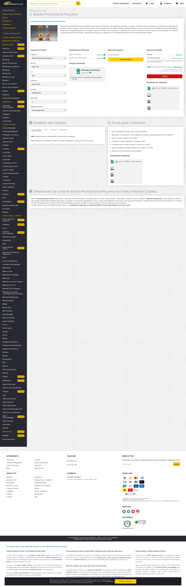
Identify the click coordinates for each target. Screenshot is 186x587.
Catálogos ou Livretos (10, 135)
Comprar (164, 76)
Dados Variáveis (8, 187)
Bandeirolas (6, 73)
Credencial (6, 180)
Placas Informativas (40, 491)
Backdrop (5, 60)
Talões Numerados (9, 405)
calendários (122, 557)
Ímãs (4, 244)
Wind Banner (7, 21)
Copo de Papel (7, 170)
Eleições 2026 (7, 44)
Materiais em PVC (9, 285)
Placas (4, 338)
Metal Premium (7, 300)
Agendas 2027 (8, 56)
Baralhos (5, 80)
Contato (37, 460)
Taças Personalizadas (8, 416)
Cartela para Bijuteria (10, 131)
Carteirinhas (6, 121)
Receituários (7, 359)
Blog (8, 468)
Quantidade (34, 98)
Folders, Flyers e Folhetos (11, 14)
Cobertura (34, 80)
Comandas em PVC (9, 163)
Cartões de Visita (9, 28)
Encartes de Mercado (10, 205)
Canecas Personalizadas (11, 111)
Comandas (6, 159)
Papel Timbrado (8, 321)
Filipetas (5, 212)
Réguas (5, 356)
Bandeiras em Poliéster (10, 66)
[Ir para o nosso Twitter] (128, 511)
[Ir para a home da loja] (13, 3)
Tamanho (33, 89)
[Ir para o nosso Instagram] (137, 511)
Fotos (4, 228)
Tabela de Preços (12, 465)
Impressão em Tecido (7, 248)
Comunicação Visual (9, 166)
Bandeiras (6, 70)
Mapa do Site (39, 468)
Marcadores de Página (10, 275)
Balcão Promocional (9, 63)
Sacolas (5, 373)
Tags (4, 395)
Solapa (4, 376)
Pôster (4, 335)
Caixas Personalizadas (10, 98)
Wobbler (5, 435)
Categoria (34, 54)
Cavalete (5, 149)
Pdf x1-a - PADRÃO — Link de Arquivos (166, 88)
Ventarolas (6, 424)
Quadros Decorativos (10, 349)
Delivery (5, 190)
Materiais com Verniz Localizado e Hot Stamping (12, 293)
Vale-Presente (7, 421)
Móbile (4, 304)
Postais (5, 331)
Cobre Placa (6, 156)
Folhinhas (5, 224)
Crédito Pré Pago (8, 183)
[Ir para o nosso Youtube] (133, 511)
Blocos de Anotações (10, 87)
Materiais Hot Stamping (11, 288)
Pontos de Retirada (121, 3)
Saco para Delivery (9, 369)
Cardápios (6, 114)
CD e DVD (6, 152)
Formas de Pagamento (14, 463)
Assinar (176, 464)
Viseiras (5, 428)
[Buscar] (78, 3)
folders (109, 557)
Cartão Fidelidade (9, 128)
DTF (4, 198)
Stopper (5, 391)
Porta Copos (7, 328)
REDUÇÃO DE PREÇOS (11, 41)
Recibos (5, 352)
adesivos (115, 557)
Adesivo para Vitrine (10, 52)
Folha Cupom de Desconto (8, 220)
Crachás (5, 177)
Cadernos (6, 95)
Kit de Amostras (8, 439)
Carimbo (5, 145)
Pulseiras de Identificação (11, 345)
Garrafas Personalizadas (8, 232)
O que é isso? (85, 73)
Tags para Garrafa (9, 399)
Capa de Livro (7, 142)
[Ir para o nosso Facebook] (124, 511)
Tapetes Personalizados (11, 412)
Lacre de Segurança (9, 261)
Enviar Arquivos (126, 59)
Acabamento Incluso (37, 107)
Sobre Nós (10, 460)
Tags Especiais (7, 402)
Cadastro (168, 3)
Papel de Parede (8, 318)
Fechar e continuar (125, 581)
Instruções (137, 3)
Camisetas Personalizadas (8, 106)
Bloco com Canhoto (9, 84)
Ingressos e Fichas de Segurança (10, 253)
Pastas (5, 18)
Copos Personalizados (10, 173)
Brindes (5, 91)
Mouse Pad (6, 307)
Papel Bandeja (7, 314)
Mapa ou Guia (7, 271)
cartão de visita (101, 557)
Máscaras (5, 278)
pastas (129, 557)
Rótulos (5, 366)
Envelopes (6, 209)
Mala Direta (6, 268)
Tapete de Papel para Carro (12, 409)
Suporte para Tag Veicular (11, 388)
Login (151, 3)
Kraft (4, 257)
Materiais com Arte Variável (12, 282)
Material (33, 63)
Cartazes (5, 117)
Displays (5, 194)
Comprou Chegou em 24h (12, 37)
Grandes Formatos (9, 237)
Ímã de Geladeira (40, 483)
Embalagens (7, 201)
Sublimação (6, 380)
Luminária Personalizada (11, 264)
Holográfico (6, 240)
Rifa (3, 362)
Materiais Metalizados (10, 297)
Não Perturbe (7, 311)
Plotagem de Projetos (10, 342)
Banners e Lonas (8, 77)
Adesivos (5, 48)
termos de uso (109, 581)
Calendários (6, 24)
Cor (32, 72)
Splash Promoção (8, 384)
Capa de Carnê (8, 138)
